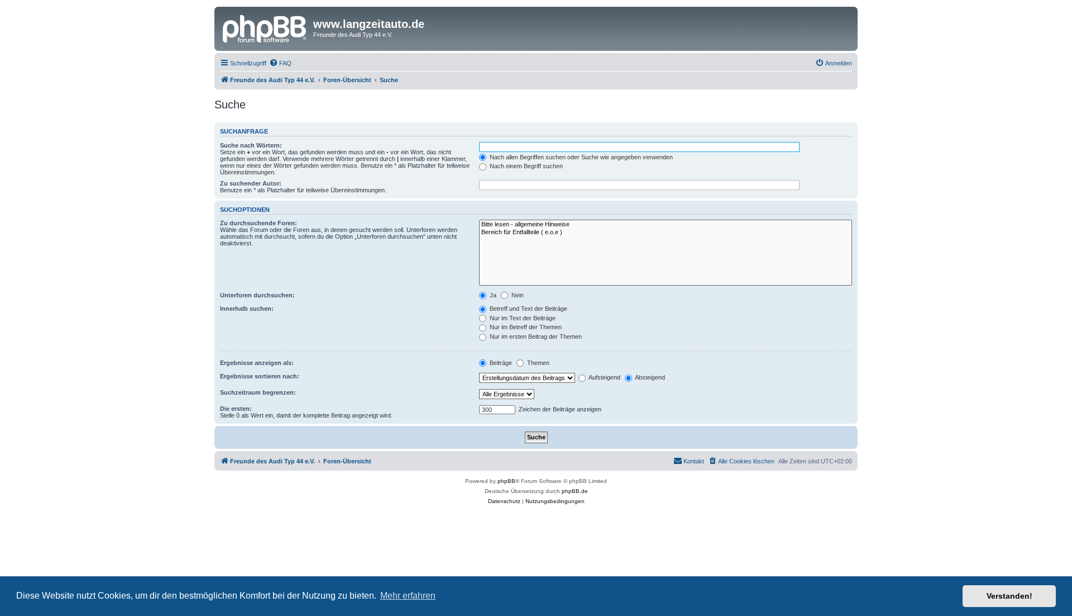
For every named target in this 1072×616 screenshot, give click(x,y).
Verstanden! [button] (1009, 595)
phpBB (506, 481)
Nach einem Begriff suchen (525, 166)
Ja (492, 295)
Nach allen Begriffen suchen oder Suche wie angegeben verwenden (580, 157)
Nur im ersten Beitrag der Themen (535, 336)
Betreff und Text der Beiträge (527, 308)
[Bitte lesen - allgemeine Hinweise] (665, 225)
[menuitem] (280, 63)
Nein (517, 295)
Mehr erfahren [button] (408, 595)
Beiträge (500, 362)
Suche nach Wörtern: (251, 145)
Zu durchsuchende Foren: (258, 223)
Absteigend (649, 377)
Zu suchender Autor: (250, 183)
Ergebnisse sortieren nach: (259, 376)
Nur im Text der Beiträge (522, 318)
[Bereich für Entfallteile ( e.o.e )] (665, 232)
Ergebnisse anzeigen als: (257, 362)
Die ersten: (236, 408)
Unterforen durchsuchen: (257, 295)
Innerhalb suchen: (247, 308)
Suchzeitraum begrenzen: (258, 392)
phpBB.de (575, 491)
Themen (537, 362)
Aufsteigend (603, 377)
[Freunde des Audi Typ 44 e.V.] (265, 27)
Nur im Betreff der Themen (525, 327)
